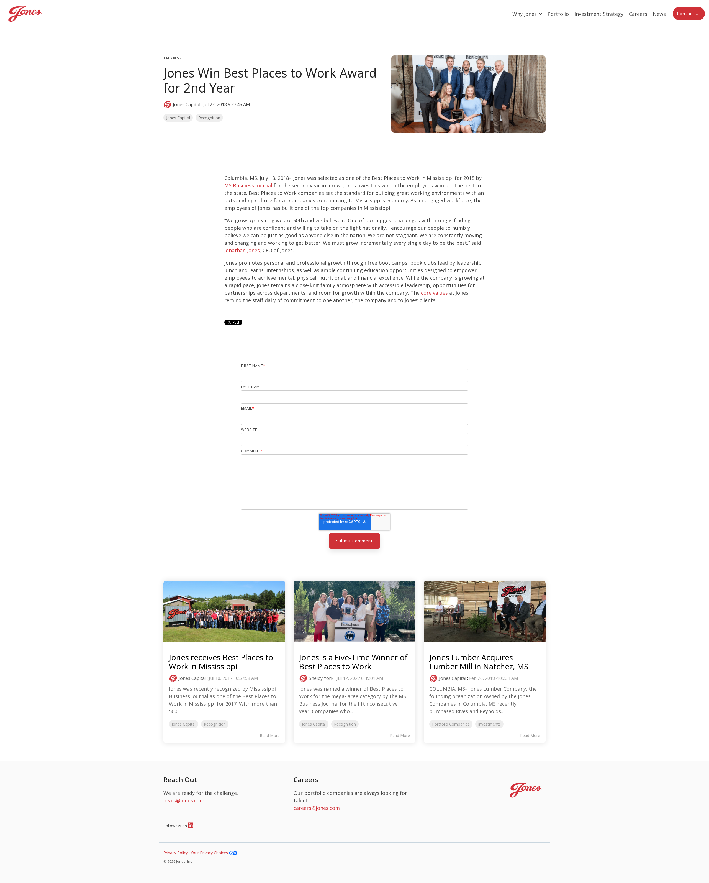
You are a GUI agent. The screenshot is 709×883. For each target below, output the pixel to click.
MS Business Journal (248, 185)
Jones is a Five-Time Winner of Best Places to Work (353, 662)
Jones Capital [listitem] (184, 724)
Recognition (209, 117)
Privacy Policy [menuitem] (175, 852)
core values (434, 292)
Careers (638, 14)
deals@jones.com (183, 800)
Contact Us (689, 14)
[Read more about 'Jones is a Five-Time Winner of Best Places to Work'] (354, 611)
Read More (270, 735)
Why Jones (525, 14)
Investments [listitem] (489, 724)
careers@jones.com (317, 808)
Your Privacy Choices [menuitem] (210, 852)
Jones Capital (186, 104)
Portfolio (558, 14)
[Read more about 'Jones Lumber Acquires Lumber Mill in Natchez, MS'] (485, 611)
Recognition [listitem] (215, 724)
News (659, 14)
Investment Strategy (598, 14)
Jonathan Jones (242, 250)
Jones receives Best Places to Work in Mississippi (221, 662)
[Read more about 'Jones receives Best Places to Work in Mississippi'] (224, 611)
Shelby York (321, 678)
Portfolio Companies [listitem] (451, 724)
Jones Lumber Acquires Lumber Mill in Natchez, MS (478, 662)
